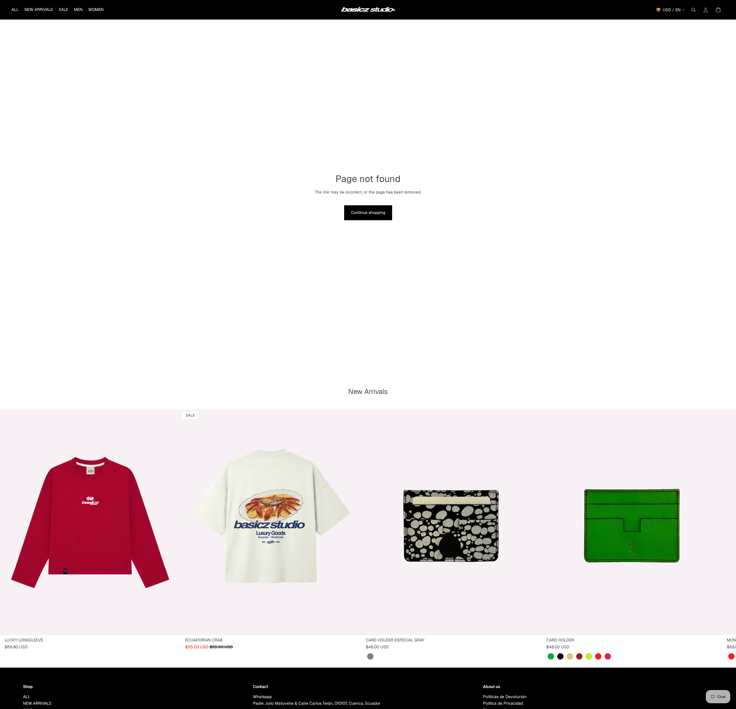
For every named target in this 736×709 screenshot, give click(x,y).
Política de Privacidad (503, 703)
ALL (26, 696)
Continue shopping (368, 212)
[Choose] (171, 626)
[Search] (693, 9)
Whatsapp (262, 696)
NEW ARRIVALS (37, 703)
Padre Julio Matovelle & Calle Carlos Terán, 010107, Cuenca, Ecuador (316, 703)
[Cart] (718, 9)
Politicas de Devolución (504, 696)
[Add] (533, 626)
